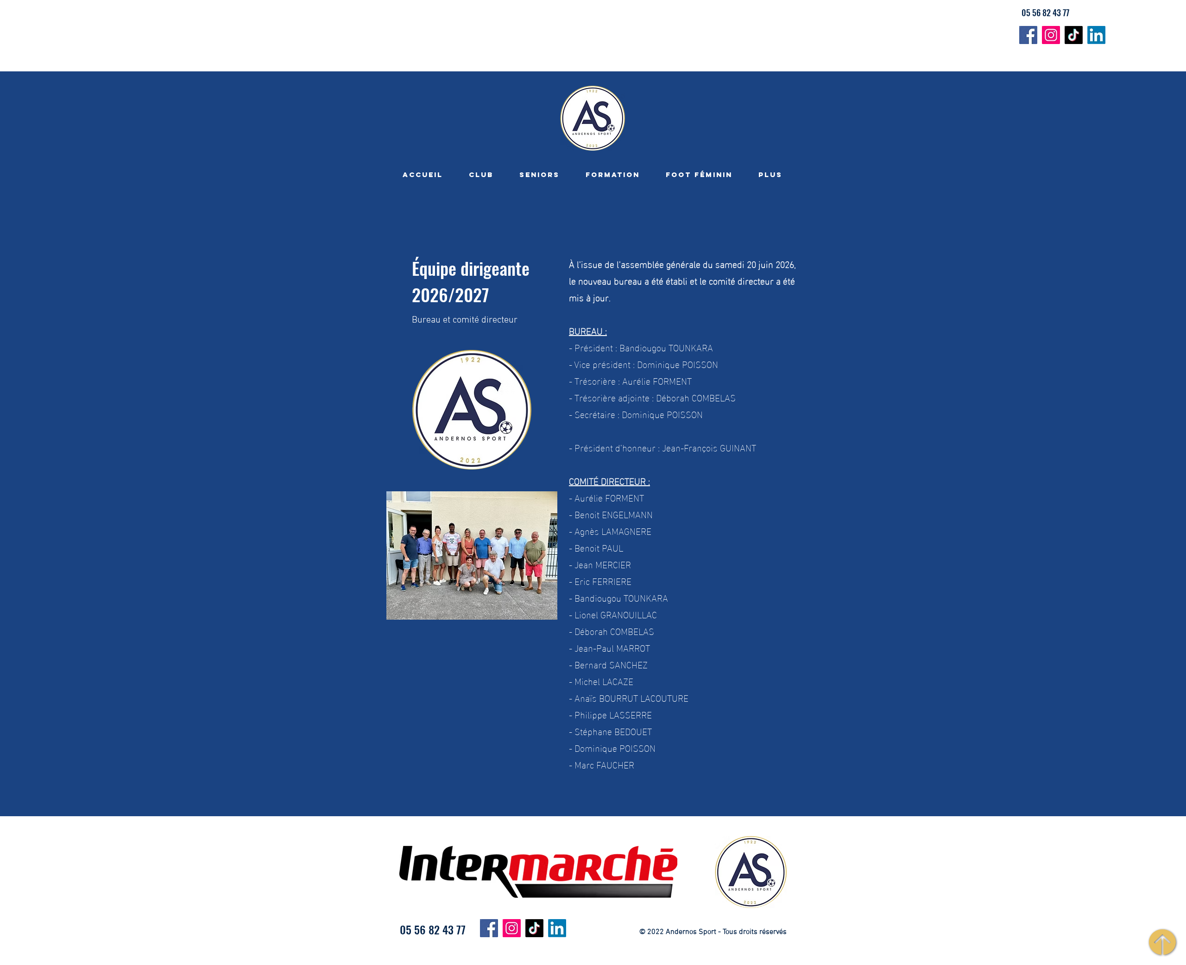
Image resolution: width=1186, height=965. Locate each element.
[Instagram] (1051, 35)
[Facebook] (1028, 35)
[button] (481, 174)
